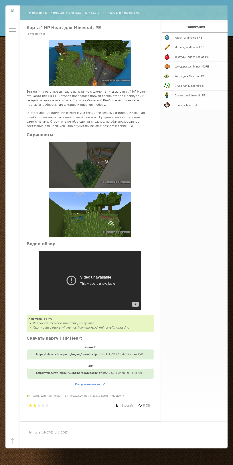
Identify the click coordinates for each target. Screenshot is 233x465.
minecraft (126, 405)
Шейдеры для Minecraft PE (192, 66)
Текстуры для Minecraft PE (192, 57)
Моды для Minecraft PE (189, 47)
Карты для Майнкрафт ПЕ (49, 396)
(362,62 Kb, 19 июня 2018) (90, 354)
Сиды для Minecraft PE (189, 86)
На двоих (118, 396)
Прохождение (78, 396)
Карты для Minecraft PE (190, 76)
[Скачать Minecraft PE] (12, 15)
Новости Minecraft (186, 105)
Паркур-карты (99, 396)
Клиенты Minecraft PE (188, 37)
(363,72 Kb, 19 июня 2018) (90, 373)
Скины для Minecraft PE (190, 95)
